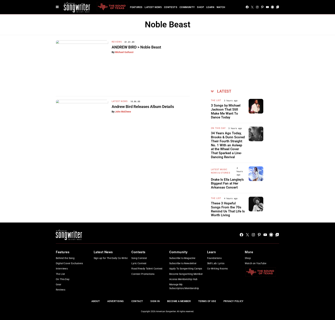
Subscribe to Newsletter (183, 263)
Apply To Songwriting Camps (185, 268)
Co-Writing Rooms (217, 268)
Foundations (214, 258)
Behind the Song (65, 258)
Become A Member (179, 301)
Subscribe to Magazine (182, 258)
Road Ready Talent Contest (147, 268)
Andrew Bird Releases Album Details (143, 106)
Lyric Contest (138, 263)
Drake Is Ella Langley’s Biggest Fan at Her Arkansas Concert (227, 184)
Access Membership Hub (183, 279)
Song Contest (139, 258)
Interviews (62, 268)
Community (187, 7)
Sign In (155, 301)
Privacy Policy (234, 301)
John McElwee (123, 111)
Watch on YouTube (255, 263)
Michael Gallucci (124, 52)
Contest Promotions (143, 274)
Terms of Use (207, 301)
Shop (200, 7)
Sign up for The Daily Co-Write (111, 258)
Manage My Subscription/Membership (184, 286)
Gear (58, 284)
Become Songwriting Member (186, 274)
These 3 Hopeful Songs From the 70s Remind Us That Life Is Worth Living (228, 209)
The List (216, 100)
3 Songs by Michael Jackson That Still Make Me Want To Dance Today (225, 111)
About (95, 301)
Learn (210, 7)
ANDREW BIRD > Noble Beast (136, 47)
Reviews (117, 42)
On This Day (218, 128)
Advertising (115, 301)
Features (136, 7)
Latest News (153, 7)
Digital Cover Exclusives (69, 263)
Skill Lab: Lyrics (216, 263)
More (249, 252)
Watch (221, 7)
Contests (170, 7)
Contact (137, 301)
